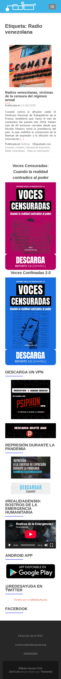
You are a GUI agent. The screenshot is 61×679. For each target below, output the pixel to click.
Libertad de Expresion (38, 147)
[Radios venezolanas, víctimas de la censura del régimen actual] (30, 65)
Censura (9, 147)
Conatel (19, 147)
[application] (30, 534)
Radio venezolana (15, 150)
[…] (22, 139)
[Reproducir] (9, 545)
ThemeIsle (46, 671)
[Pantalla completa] (51, 545)
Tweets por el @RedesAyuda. (31, 599)
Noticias (25, 144)
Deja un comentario (38, 150)
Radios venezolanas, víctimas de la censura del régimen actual (29, 96)
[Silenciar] (46, 545)
